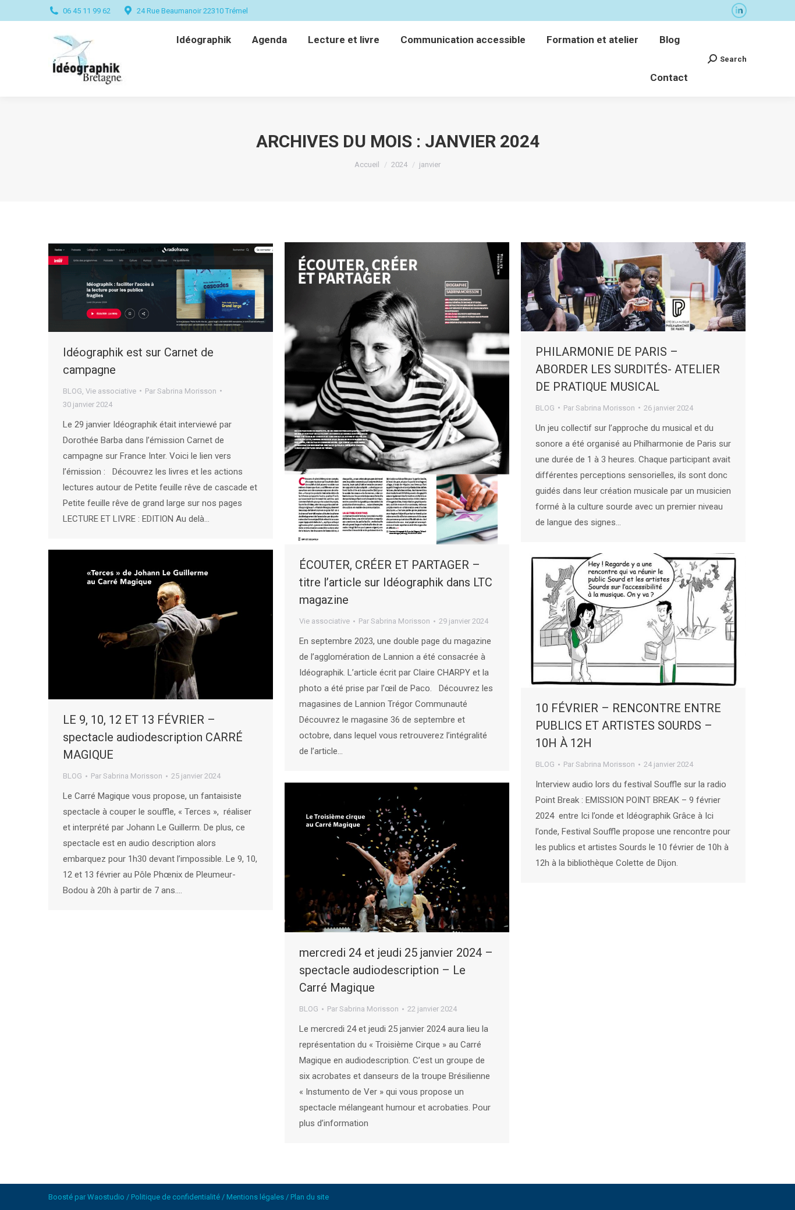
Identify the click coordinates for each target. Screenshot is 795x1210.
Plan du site (309, 1197)
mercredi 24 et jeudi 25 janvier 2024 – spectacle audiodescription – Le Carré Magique (396, 970)
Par (181, 391)
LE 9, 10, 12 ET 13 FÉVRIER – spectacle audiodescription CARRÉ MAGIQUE (153, 737)
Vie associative (111, 391)
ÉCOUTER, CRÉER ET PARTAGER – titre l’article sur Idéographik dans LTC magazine (395, 582)
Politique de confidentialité (175, 1197)
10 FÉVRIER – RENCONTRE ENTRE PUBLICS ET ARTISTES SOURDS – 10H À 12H (628, 725)
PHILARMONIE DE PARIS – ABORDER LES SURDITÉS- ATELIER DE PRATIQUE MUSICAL (627, 369)
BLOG (72, 391)
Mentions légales (255, 1197)
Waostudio (106, 1197)
